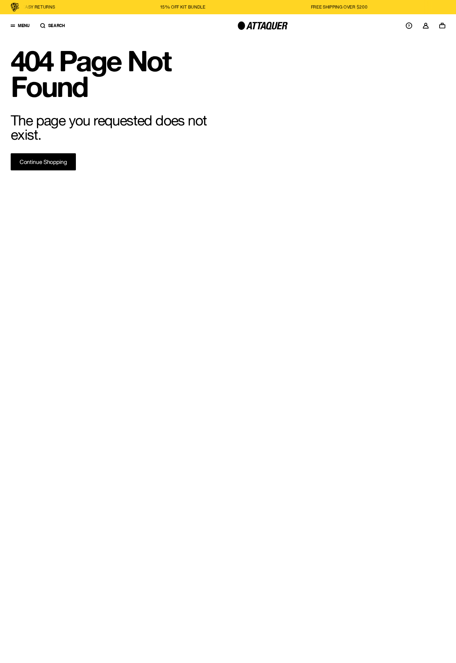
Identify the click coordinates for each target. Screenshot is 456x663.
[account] (426, 26)
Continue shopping (43, 162)
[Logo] (262, 25)
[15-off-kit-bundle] (125, 7)
